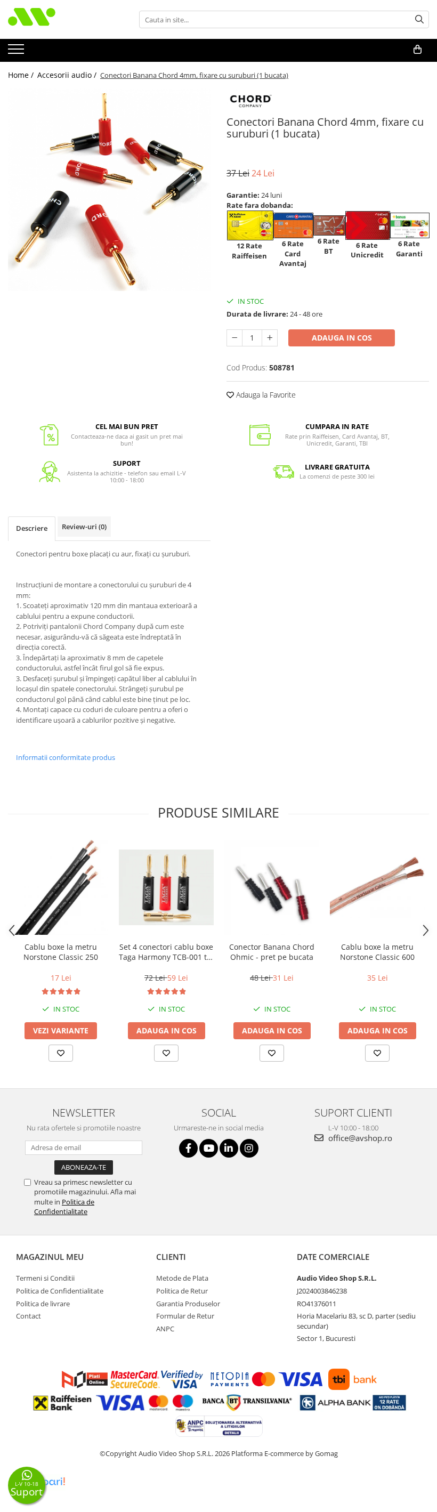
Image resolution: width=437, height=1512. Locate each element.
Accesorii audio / (68, 75)
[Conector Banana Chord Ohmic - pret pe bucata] (271, 887)
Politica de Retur (182, 1291)
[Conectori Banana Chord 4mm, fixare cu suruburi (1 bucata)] (109, 189)
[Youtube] (208, 1148)
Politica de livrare (43, 1303)
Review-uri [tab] (84, 526)
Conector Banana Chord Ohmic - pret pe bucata (271, 952)
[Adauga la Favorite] (60, 1053)
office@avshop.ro (359, 1138)
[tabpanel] (109, 189)
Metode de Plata (182, 1278)
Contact (28, 1316)
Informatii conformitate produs (65, 757)
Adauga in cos (342, 338)
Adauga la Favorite (265, 395)
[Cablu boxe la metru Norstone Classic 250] (60, 887)
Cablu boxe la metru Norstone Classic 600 (377, 952)
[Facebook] (188, 1148)
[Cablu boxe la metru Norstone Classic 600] (377, 887)
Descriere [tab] (31, 528)
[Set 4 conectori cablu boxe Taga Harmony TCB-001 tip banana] (166, 887)
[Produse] (17, 52)
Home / (22, 75)
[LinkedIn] (229, 1148)
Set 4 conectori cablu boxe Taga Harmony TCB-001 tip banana (166, 952)
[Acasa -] (61, 19)
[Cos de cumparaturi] (417, 49)
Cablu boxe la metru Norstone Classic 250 (60, 952)
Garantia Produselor (188, 1303)
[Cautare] (419, 19)
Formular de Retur (185, 1316)
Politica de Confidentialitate (64, 1206)
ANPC (165, 1328)
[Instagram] (249, 1148)
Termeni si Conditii (45, 1278)
